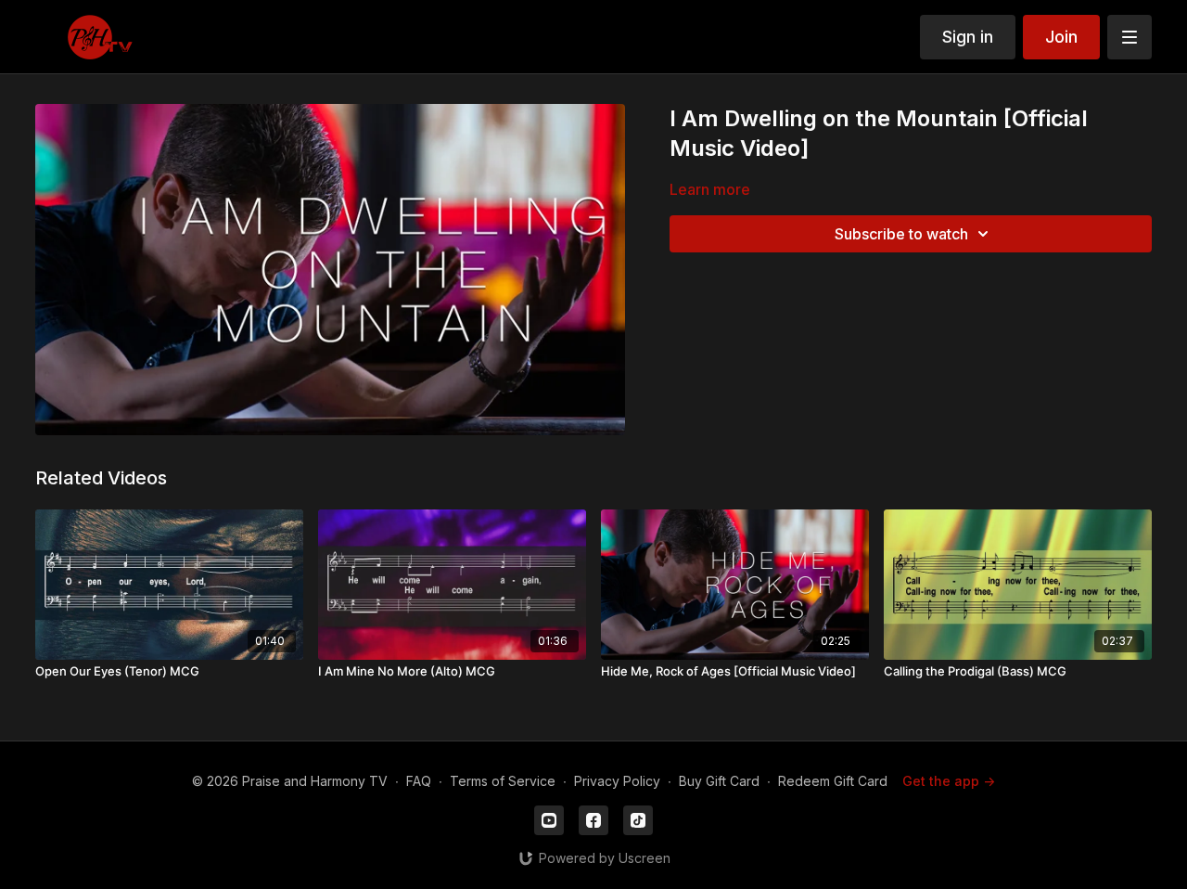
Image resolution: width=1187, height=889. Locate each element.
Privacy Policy (617, 781)
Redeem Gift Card (832, 781)
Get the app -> (948, 781)
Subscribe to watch (901, 234)
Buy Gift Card (719, 781)
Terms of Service (502, 781)
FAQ (418, 781)
